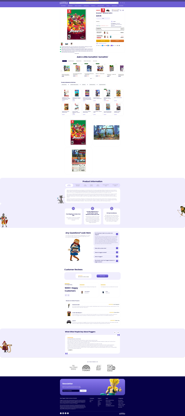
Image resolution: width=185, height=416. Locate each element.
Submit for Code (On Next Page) (92, 219)
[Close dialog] (102, 195)
